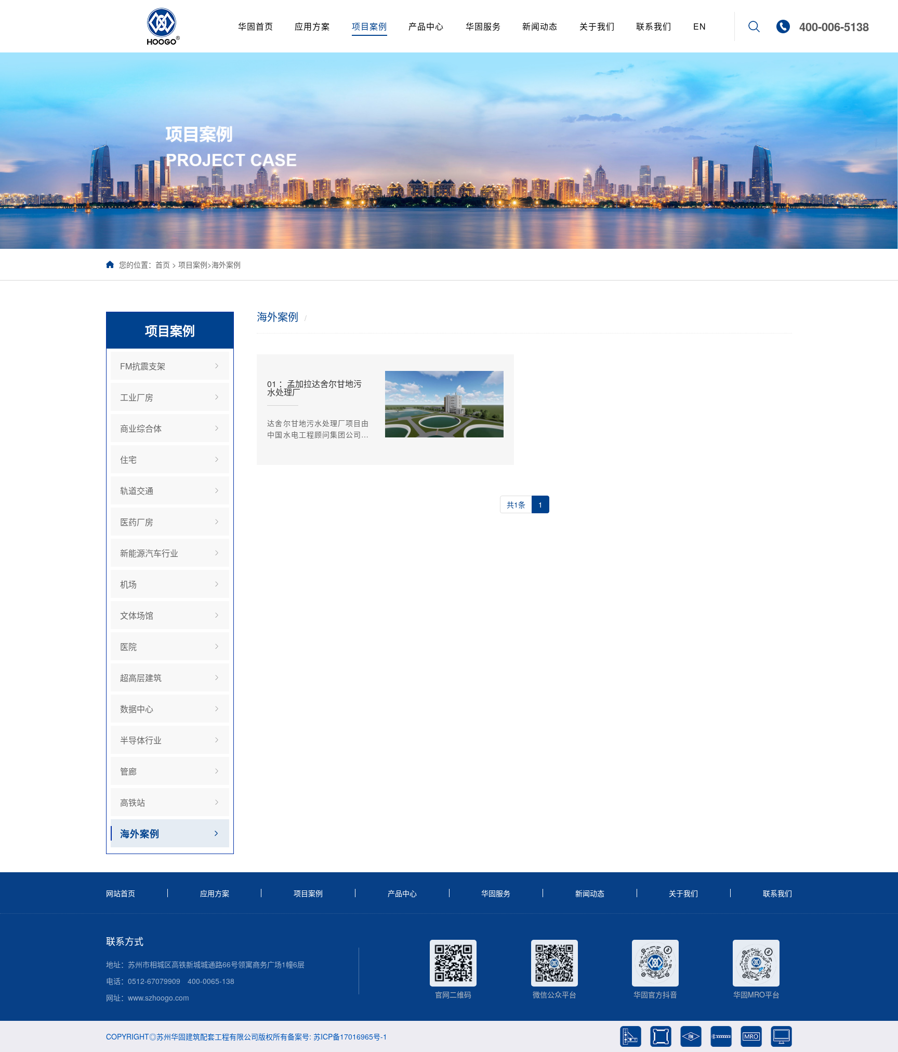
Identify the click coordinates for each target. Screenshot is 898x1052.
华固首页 (255, 26)
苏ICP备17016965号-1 (350, 1036)
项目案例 (369, 26)
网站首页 (120, 893)
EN (699, 26)
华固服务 (483, 26)
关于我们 (597, 26)
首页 (162, 264)
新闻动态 (540, 26)
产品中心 (426, 26)
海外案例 (226, 264)
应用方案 (312, 26)
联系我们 (653, 26)
